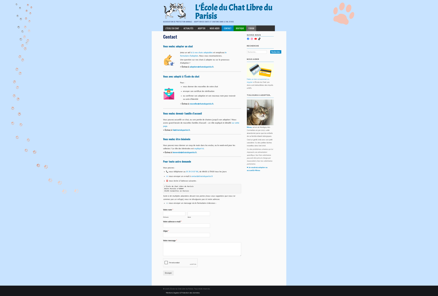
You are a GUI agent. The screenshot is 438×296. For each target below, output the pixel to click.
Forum (251, 28)
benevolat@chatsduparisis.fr (185, 152)
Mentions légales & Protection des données (183, 293)
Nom (189, 217)
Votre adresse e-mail (172, 222)
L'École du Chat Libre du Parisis (233, 11)
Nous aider (214, 28)
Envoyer (168, 273)
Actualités (188, 28)
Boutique (240, 28)
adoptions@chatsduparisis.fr (201, 67)
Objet (166, 231)
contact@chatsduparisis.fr (202, 176)
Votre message (170, 240)
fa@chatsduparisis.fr (181, 130)
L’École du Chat (172, 28)
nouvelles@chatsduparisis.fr (201, 104)
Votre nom (168, 210)
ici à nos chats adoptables (202, 52)
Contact (227, 28)
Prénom (166, 217)
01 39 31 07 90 (192, 171)
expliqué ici (199, 148)
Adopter (201, 28)
